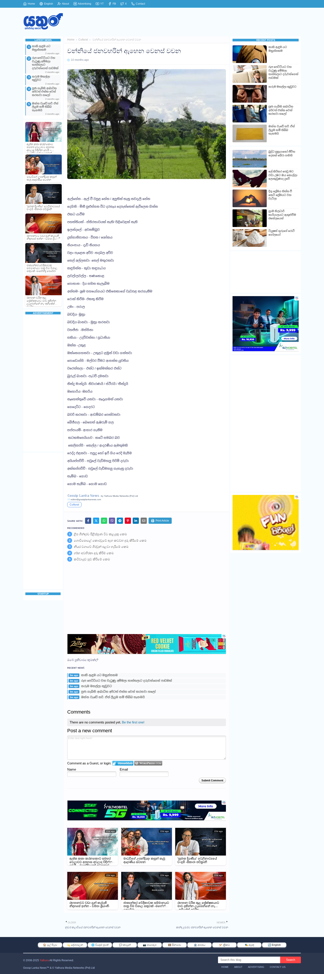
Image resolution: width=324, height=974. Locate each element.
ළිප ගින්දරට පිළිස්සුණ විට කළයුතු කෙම (100, 534)
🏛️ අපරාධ (199, 944)
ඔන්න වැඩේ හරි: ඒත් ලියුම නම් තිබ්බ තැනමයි (45, 107)
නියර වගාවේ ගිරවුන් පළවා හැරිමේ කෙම (101, 546)
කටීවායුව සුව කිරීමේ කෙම (92, 559)
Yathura (44, 960)
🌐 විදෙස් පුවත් (99, 944)
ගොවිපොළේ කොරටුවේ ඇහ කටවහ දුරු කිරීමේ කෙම (110, 540)
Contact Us (277, 967)
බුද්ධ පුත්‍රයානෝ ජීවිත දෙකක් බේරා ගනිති (281, 153)
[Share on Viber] (112, 521)
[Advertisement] (43, 383)
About (65, 3)
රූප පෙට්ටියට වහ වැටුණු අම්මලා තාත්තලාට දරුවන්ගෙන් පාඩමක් (45, 63)
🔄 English (274, 944)
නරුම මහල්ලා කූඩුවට (41, 78)
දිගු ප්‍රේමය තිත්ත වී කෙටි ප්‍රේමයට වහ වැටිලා (280, 195)
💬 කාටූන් (125, 944)
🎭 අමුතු (249, 944)
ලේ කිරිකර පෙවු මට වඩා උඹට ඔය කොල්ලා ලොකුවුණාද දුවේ (282, 175)
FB (114, 3)
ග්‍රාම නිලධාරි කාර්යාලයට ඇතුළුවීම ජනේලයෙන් (282, 215)
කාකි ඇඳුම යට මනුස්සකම (41, 48)
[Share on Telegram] (120, 521)
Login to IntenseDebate (122, 763)
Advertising (84, 3)
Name (71, 769)
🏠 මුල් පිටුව (50, 944)
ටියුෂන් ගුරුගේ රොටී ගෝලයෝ (281, 232)
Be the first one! (133, 722)
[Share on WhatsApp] (104, 521)
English (48, 3)
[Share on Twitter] (96, 521)
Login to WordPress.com (148, 763)
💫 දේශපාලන (75, 944)
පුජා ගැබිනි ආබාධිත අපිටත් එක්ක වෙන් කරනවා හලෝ (44, 92)
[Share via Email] (144, 521)
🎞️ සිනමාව (174, 944)
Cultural (83, 39)
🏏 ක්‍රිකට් (224, 944)
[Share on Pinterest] (128, 521)
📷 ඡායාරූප (149, 944)
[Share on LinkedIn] (136, 521)
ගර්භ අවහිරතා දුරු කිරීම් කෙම (94, 553)
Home (31, 3)
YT (102, 3)
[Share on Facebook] (88, 521)
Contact (140, 3)
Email (124, 769)
